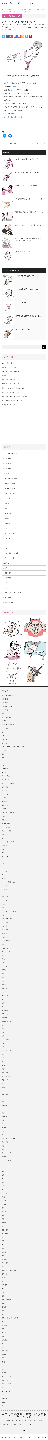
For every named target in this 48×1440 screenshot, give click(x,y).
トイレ (4, 878)
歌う (3, 1208)
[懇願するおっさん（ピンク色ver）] (13, 650)
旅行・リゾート (6, 1193)
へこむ (4, 765)
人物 (5, 27)
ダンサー (4, 849)
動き (8, 27)
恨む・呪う (5, 1146)
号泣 (3, 1061)
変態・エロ (5, 1080)
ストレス (4, 816)
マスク (4, 944)
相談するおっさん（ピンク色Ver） (27, 185)
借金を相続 (5, 1014)
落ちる (4, 1310)
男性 (3, 1237)
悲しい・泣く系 (9, 558)
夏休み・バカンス (7, 1087)
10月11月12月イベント (12, 454)
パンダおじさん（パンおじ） (10, 911)
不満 (3, 973)
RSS (24, 1430)
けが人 (4, 757)
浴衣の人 (4, 1222)
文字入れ (6, 563)
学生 (3, 1109)
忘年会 (4, 1127)
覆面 (9, 29)
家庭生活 (7, 548)
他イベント (8, 513)
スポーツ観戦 (6, 823)
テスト (4, 864)
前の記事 (13, 143)
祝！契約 (4, 1259)
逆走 (3, 1347)
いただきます (6, 728)
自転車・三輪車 (6, 1299)
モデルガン (5, 948)
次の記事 (35, 143)
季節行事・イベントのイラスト (11, 384)
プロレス (29, 24)
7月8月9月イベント (10, 469)
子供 (3, 1098)
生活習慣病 (8, 578)
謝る (3, 1329)
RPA (3, 713)
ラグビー (4, 955)
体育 (3, 1006)
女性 (3, 1091)
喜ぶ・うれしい (6, 1072)
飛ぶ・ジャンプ (6, 1384)
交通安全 (4, 988)
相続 (6, 588)
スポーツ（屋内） (21, 24)
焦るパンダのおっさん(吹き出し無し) (28, 225)
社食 (3, 1255)
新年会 (4, 1190)
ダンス (4, 853)
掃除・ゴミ (5, 1171)
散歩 (3, 1178)
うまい (4, 732)
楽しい (4, 1204)
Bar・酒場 (5, 710)
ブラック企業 (6, 930)
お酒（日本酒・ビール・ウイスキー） (13, 746)
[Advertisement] (18, 426)
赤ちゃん (4, 1332)
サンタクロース (6, 805)
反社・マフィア (6, 1050)
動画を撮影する (6, 1039)
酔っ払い (4, 1362)
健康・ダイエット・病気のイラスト (12, 371)
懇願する (4, 1157)
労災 (3, 1032)
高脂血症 (4, 1398)
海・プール (5, 1226)
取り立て (4, 1054)
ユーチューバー (6, 951)
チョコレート (6, 856)
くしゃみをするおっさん (23, 252)
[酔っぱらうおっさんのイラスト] (35, 650)
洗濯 (3, 1219)
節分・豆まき (6, 1274)
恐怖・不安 (5, 1142)
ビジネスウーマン (7, 919)
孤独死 (4, 1102)
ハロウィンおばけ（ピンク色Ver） (27, 159)
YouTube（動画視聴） (8, 724)
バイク (4, 893)
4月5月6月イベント (10, 464)
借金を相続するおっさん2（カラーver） (29, 199)
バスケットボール (7, 897)
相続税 (4, 1252)
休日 (3, 999)
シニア (4, 809)
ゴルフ (4, 798)
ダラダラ (4, 845)
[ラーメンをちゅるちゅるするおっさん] (13, 628)
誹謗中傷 (4, 1325)
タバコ (4, 838)
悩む (3, 1149)
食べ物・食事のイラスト (9, 405)
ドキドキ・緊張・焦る (8, 882)
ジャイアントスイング (8, 24)
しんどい (4, 761)
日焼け (4, 1197)
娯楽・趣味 (8, 538)
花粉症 (4, 1307)
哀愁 (3, 1069)
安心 (3, 1113)
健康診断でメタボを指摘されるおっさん (29, 212)
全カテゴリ (5, 375)
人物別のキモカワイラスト (10, 367)
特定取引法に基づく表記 (13, 117)
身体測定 (4, 1340)
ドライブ (4, 886)
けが (3, 754)
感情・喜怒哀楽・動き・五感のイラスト (14, 388)
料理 (3, 1186)
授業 (3, 1175)
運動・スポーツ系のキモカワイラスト (13, 400)
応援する (4, 1131)
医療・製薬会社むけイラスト (10, 380)
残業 (3, 1215)
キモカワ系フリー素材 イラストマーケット (24, 1416)
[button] (24, 55)
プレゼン (4, 933)
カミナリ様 (5, 787)
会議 (3, 1003)
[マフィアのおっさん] (35, 673)
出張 (3, 1028)
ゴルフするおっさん (23, 302)
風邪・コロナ (6, 1380)
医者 (3, 1043)
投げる (12, 27)
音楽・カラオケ (6, 1376)
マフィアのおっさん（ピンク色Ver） (27, 172)
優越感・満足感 (6, 1021)
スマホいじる (6, 834)
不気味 (4, 970)
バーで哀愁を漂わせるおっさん (27, 289)
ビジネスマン (6, 922)
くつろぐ (4, 750)
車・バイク (8, 598)
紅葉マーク (5, 1281)
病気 (6, 583)
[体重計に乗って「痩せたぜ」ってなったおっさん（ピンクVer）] (13, 673)
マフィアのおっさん (23, 329)
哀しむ (4, 1065)
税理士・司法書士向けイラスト (11, 392)
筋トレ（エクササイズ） (9, 1270)
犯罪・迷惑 (8, 573)
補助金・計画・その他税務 (13, 593)
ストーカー (5, 820)
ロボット (4, 966)
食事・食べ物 (9, 603)
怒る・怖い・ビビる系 (11, 553)
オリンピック (6, 779)
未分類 (5, 568)
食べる (4, 1387)
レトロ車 (4, 962)
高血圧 (4, 1402)
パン (3, 907)
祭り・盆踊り (6, 1263)
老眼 (3, 1288)
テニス (4, 867)
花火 (3, 1303)
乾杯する (4, 977)
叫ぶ (3, 1058)
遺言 (3, 1358)
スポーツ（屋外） (10, 488)
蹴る (3, 1336)
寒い (3, 1120)
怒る (3, 1135)
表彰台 (4, 1314)
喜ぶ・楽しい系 (9, 533)
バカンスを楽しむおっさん (25, 276)
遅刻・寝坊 (5, 1351)
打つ (3, 1164)
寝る (3, 1124)
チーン (4, 860)
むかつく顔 (5, 768)
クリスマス (5, 790)
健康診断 (7, 523)
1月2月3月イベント (10, 459)
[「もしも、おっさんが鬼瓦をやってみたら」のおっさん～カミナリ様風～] (35, 628)
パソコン (4, 904)
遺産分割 (4, 1354)
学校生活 (7, 543)
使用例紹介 (6, 518)
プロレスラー (37, 24)
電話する (4, 1373)
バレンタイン (6, 900)
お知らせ (6, 473)
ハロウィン (5, 889)
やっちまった (6, 772)
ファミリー (5, 926)
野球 (3, 1365)
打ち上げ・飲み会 (7, 1160)
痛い (16, 27)
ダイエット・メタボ (11, 493)
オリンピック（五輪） (11, 478)
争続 (3, 981)
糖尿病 (4, 1277)
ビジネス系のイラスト (8, 363)
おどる (4, 735)
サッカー (4, 801)
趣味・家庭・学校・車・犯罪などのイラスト (15, 396)
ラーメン (4, 959)
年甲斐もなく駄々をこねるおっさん (28, 316)
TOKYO (4, 721)
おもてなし (5, 739)
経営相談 (4, 1285)
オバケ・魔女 (6, 776)
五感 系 (7, 503)
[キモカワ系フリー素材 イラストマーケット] (22, 3)
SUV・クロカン (6, 717)
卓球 (3, 1047)
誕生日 (4, 1321)
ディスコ (4, 875)
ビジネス (7, 498)
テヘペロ (4, 871)
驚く (3, 1395)
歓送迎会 (4, 1211)
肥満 (3, 1292)
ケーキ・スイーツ (7, 794)
